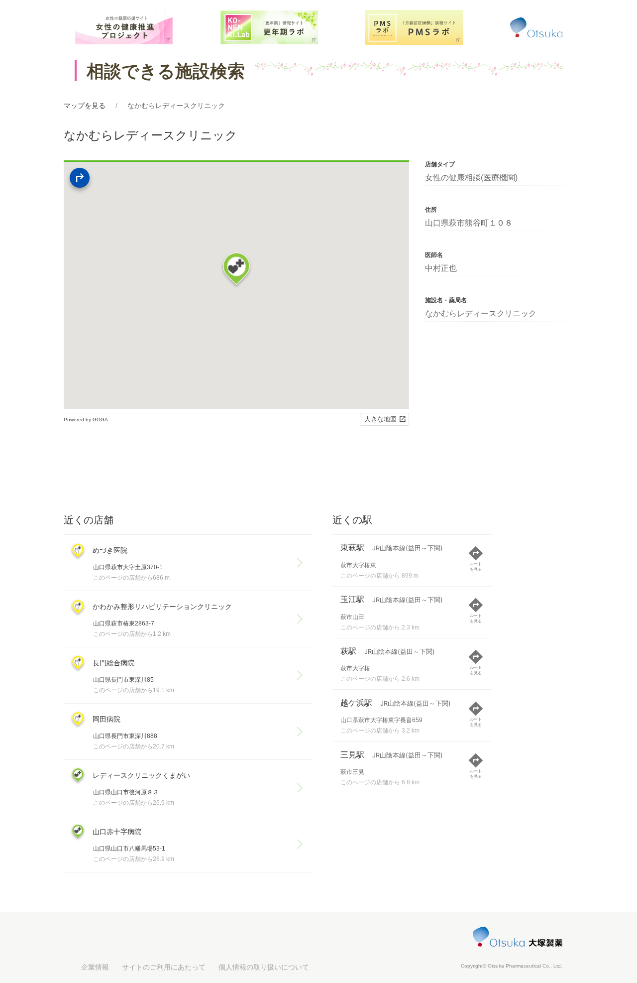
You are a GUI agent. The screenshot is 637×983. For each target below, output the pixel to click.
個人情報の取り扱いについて (263, 967)
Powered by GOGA (86, 419)
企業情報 (95, 967)
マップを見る (85, 106)
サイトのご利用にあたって (164, 967)
